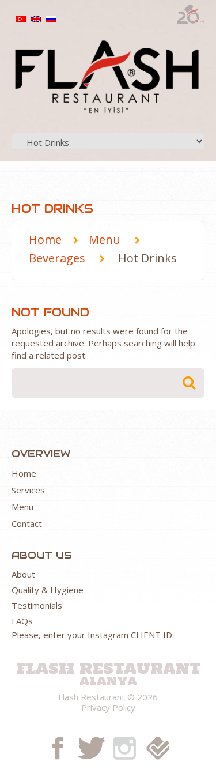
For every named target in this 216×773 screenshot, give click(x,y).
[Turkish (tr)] (21, 18)
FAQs (22, 621)
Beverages (57, 258)
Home (45, 239)
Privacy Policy (108, 707)
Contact (27, 523)
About (23, 574)
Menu (104, 239)
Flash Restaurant (108, 667)
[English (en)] (36, 18)
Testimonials (37, 605)
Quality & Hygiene (48, 589)
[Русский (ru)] (51, 18)
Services (28, 490)
